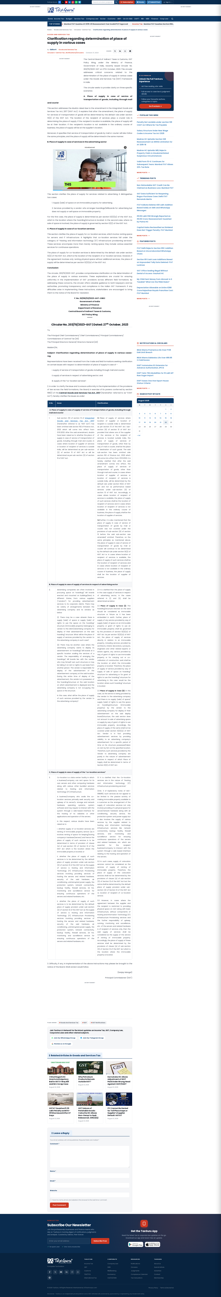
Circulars (134, 1267)
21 (160, 422)
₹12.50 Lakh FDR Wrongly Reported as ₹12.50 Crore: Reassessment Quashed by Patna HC (154, 219)
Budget (69, 19)
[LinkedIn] (69, 2)
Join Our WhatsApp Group (64, 1038)
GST (119, 19)
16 (171, 418)
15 (166, 418)
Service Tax (79, 19)
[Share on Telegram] (130, 51)
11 (144, 418)
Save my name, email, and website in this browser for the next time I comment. (79, 1200)
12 (150, 418)
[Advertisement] (35, 42)
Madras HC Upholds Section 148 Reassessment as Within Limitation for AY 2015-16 (154, 142)
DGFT (136, 19)
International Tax (90, 1278)
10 (139, 418)
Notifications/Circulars (75, 53)
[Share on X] (115, 51)
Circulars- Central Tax (82, 30)
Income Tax (59, 19)
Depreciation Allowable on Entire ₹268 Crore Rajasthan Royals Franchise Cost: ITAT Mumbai (155, 290)
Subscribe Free (100, 1241)
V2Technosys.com (90, 1288)
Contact (157, 1274)
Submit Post (155, 2)
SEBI (147, 19)
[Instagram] (73, 2)
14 (160, 418)
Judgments (135, 1271)
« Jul (138, 435)
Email (53, 1181)
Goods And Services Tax (69, 1023)
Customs (111, 19)
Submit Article (159, 1267)
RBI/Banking (112, 1271)
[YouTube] (66, 2)
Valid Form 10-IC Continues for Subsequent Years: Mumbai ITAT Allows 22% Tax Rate (155, 164)
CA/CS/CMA (112, 1278)
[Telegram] (79, 2)
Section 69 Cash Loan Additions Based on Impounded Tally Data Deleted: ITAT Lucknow (155, 262)
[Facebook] (59, 2)
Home (50, 19)
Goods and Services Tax (63, 30)
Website (53, 1190)
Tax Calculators (136, 1278)
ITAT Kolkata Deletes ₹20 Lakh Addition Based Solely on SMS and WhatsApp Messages (155, 208)
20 (155, 422)
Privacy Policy (153, 1288)
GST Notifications (98, 1023)
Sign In (168, 2)
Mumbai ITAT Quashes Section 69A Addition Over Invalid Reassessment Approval (110, 24)
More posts (142, 172)
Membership (159, 1278)
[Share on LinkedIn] (120, 51)
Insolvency (111, 1274)
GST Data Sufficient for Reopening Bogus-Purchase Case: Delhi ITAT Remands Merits (152, 196)
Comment (54, 1144)
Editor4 (53, 49)
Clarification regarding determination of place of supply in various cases (87, 40)
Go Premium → (155, 106)
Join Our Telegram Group (93, 1038)
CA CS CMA (127, 19)
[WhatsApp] (76, 2)
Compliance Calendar (139, 1274)
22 (166, 422)
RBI (142, 19)
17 (139, 422)
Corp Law (164, 19)
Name (53, 1171)
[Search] (116, 2)
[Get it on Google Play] (136, 1244)
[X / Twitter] (63, 2)
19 (150, 422)
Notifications (135, 1264)
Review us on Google (62, 1044)
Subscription (128, 2)
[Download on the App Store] (152, 1244)
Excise (102, 19)
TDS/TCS (87, 1274)
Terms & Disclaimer (167, 1288)
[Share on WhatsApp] (125, 51)
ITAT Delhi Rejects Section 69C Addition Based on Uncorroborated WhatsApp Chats (155, 251)
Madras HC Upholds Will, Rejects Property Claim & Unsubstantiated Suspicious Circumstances (153, 153)
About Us (157, 1264)
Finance (154, 19)
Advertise (157, 1271)
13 (155, 418)
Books (141, 2)
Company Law (92, 19)
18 (145, 422)
